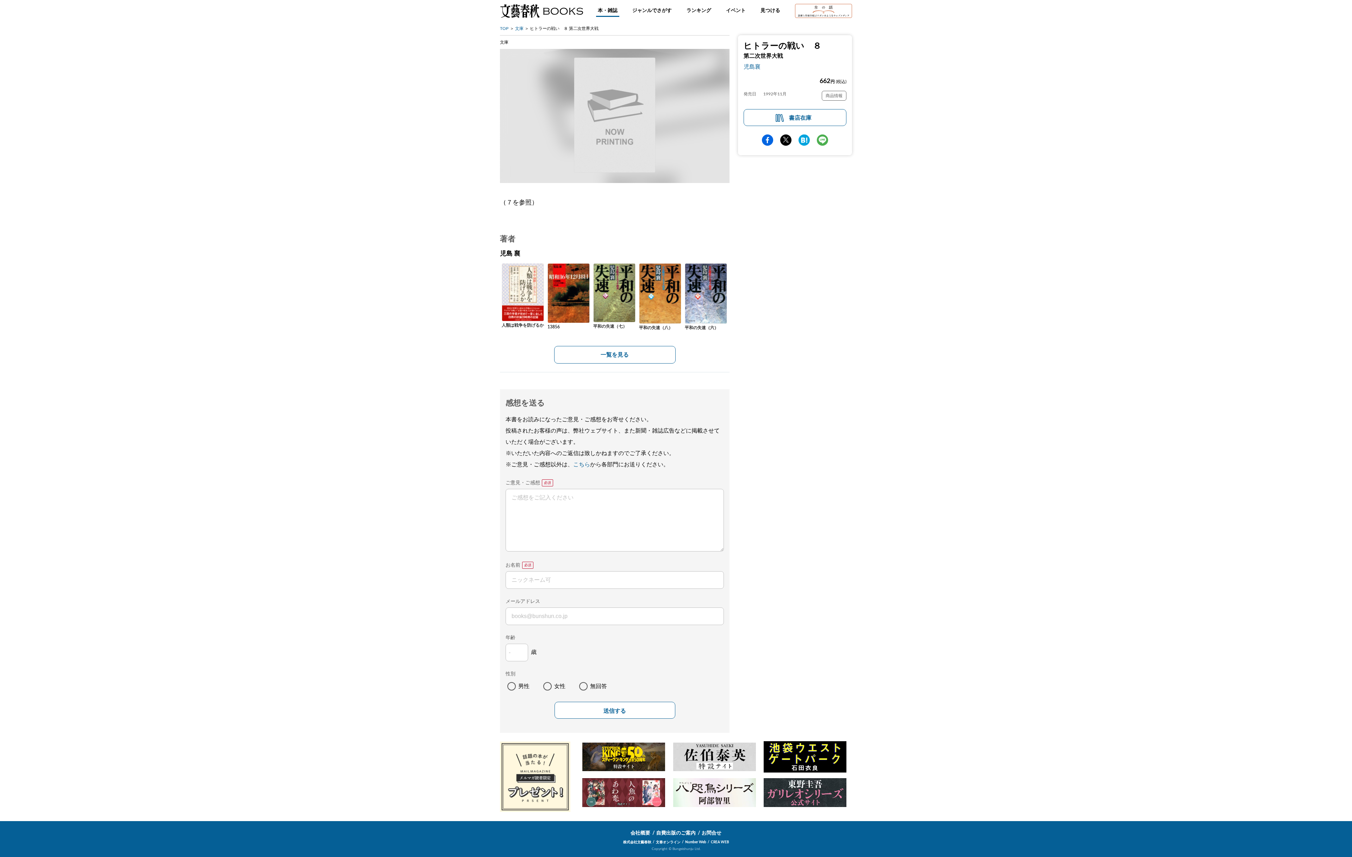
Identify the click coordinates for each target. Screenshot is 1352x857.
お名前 (513, 565)
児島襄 (752, 67)
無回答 (598, 686)
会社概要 (640, 833)
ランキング (699, 10)
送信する (614, 711)
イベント (736, 10)
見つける (770, 10)
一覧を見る (615, 355)
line (822, 140)
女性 (559, 686)
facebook (767, 140)
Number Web (695, 842)
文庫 (519, 28)
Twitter (785, 140)
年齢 (510, 637)
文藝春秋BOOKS (541, 11)
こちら (581, 464)
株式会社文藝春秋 (637, 842)
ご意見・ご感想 (523, 482)
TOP (504, 28)
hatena (804, 140)
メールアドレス (523, 601)
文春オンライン (668, 842)
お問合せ (711, 833)
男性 (524, 686)
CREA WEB (720, 842)
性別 (510, 674)
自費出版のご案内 (676, 833)
